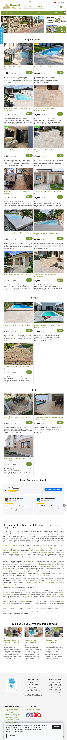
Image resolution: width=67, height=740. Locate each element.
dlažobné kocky (54, 549)
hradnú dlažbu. (46, 575)
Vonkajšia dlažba (38, 564)
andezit (15, 545)
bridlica (30, 596)
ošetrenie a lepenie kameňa (36, 550)
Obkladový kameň (57, 563)
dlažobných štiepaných (31, 571)
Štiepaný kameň (7, 545)
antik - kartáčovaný (56, 582)
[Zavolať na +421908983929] (31, 2)
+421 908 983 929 (33, 712)
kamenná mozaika (46, 552)
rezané (42, 584)
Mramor (5, 591)
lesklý (42, 582)
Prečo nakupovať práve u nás (50, 611)
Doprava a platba (11, 711)
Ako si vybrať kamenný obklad (12, 714)
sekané (55, 584)
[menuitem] (10, 13)
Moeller (9, 605)
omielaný (47, 582)
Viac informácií (19, 731)
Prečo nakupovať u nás (11, 709)
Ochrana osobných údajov (12, 719)
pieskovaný (6, 584)
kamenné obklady (28, 549)
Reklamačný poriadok (12, 717)
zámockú (35, 575)
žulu (62, 591)
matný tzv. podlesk (33, 582)
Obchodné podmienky (12, 716)
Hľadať (40, 7)
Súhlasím (56, 727)
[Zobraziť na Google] (6, 499)
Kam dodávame (12, 721)
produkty (24, 533)
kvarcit (48, 596)
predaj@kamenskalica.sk (33, 709)
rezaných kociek (44, 571)
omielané (47, 584)
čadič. (6, 592)
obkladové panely (25, 557)
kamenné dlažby (38, 549)
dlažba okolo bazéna (53, 566)
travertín (30, 561)
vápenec (61, 594)
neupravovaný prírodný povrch (21, 584)
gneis (62, 596)
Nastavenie (11, 736)
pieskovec (53, 596)
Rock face (23, 554)
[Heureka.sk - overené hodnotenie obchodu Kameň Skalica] (11, 685)
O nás (22, 611)
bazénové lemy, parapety (18, 552)
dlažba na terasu (19, 570)
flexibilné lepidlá (25, 601)
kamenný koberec (14, 550)
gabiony (46, 549)
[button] (4, 24)
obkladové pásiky (14, 557)
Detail (29, 72)
